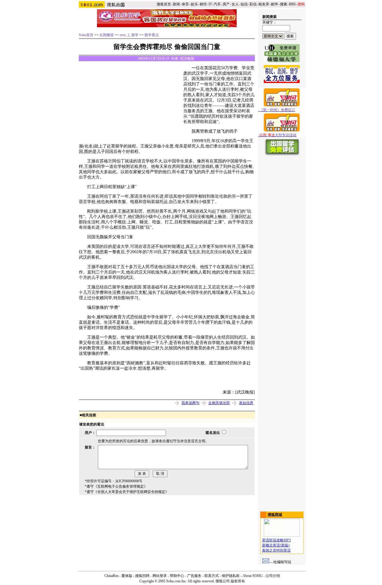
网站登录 (160, 576)
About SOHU (253, 576)
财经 (203, 4)
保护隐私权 (231, 576)
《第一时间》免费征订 (277, 110)
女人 (235, 4)
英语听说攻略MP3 (276, 540)
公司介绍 (273, 576)
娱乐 (194, 4)
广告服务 (194, 576)
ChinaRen (111, 576)
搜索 (283, 4)
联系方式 (211, 576)
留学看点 (151, 35)
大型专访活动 (277, 135)
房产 (226, 4)
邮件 (274, 4)
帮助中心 (177, 576)
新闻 (176, 4)
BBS (292, 4)
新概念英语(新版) (275, 545)
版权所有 (238, 581)
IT (210, 4)
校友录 (263, 4)
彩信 (253, 4)
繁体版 (126, 576)
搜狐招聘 (142, 576)
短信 (244, 4)
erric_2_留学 (129, 35)
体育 (185, 4)
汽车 (217, 4)
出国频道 (106, 35)
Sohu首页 (86, 35)
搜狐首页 (164, 4)
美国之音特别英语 (276, 550)
